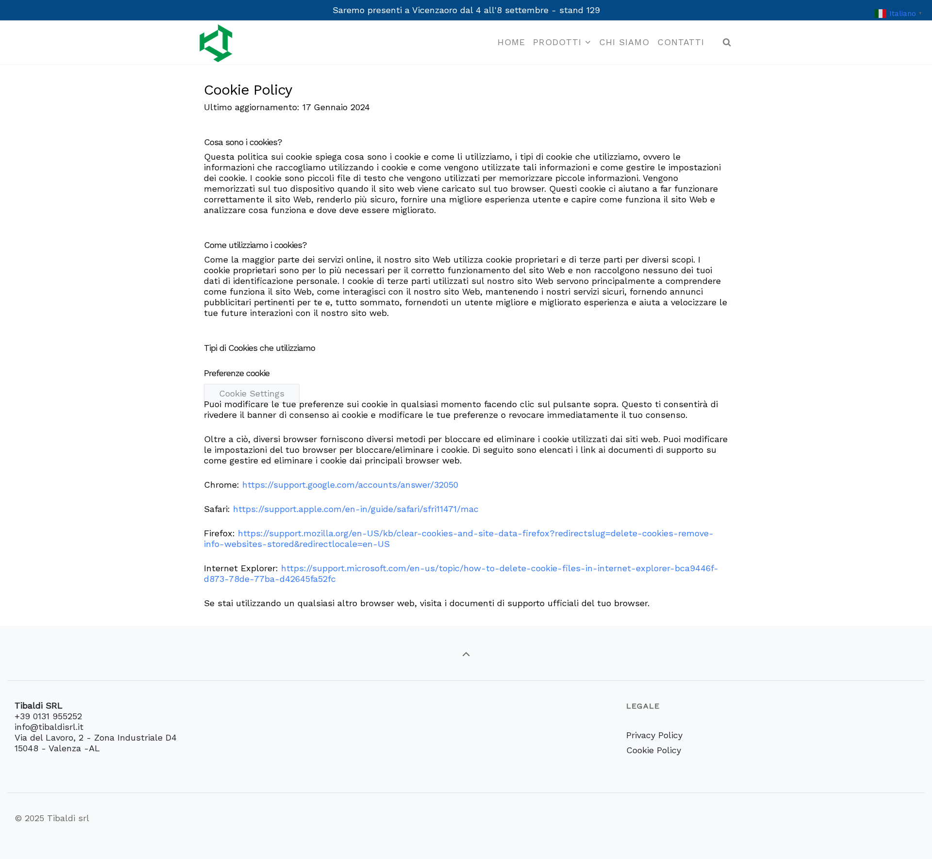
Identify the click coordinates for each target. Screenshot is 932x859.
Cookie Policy (653, 750)
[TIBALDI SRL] (216, 42)
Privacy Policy (654, 735)
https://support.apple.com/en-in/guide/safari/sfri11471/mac (356, 509)
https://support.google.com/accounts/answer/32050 (350, 484)
